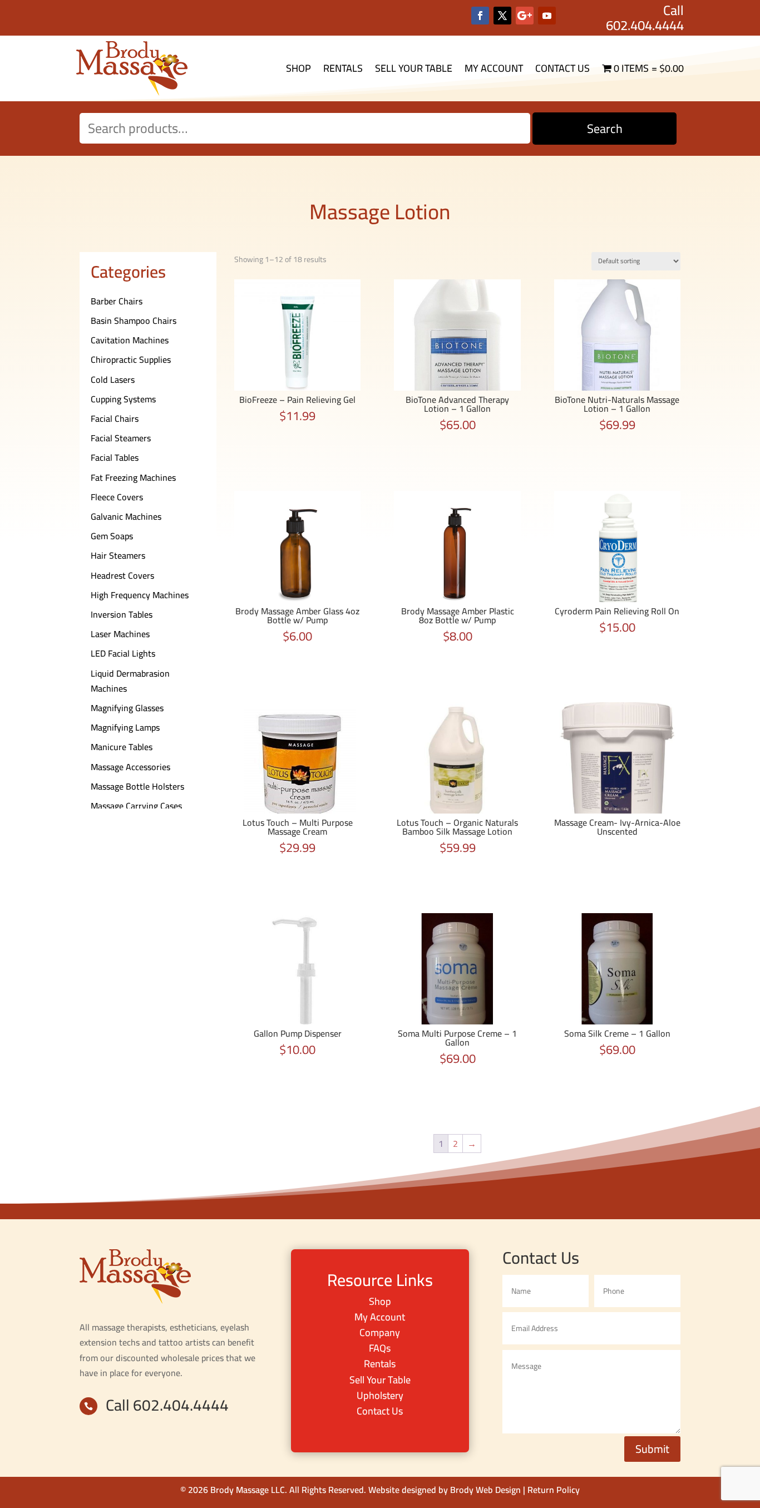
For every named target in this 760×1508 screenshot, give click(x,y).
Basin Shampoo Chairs (133, 320)
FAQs (380, 1348)
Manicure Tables (121, 746)
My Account (494, 68)
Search (605, 128)
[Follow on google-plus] (525, 15)
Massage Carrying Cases (136, 805)
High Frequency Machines (140, 595)
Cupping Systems (123, 399)
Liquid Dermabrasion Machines (130, 681)
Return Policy (553, 1489)
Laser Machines (120, 633)
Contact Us (562, 68)
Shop (298, 68)
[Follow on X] (502, 15)
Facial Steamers (121, 438)
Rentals (343, 68)
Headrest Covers (122, 575)
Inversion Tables (121, 614)
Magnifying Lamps (125, 727)
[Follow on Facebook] (480, 15)
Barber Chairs (116, 301)
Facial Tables (115, 457)
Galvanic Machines (126, 516)
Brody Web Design (485, 1489)
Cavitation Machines (130, 340)
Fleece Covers (117, 497)
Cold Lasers (113, 379)
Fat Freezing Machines (133, 477)
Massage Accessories (130, 766)
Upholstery (380, 1395)
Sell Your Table (413, 68)
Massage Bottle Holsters (137, 786)
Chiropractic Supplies (131, 359)
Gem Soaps (112, 536)
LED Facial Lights (123, 653)
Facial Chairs (115, 418)
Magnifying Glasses (127, 707)
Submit (652, 1448)
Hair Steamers (118, 555)
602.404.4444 (645, 25)
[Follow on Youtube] (547, 15)
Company (379, 1332)
